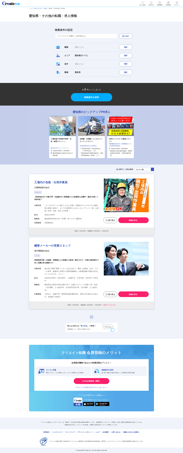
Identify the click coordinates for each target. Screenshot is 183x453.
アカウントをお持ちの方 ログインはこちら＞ (91, 387)
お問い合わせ (116, 432)
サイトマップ (70, 432)
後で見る (111, 220)
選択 (126, 47)
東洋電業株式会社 (42, 251)
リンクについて (57, 432)
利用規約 (46, 432)
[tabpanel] (91, 137)
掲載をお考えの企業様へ (131, 432)
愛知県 (45, 8)
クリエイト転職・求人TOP (35, 8)
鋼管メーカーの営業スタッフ (52, 245)
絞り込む (125, 36)
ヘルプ (97, 432)
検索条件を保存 (91, 97)
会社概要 (106, 432)
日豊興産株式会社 (42, 188)
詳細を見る (133, 220)
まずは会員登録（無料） (91, 381)
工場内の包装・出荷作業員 (50, 182)
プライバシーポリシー (84, 432)
